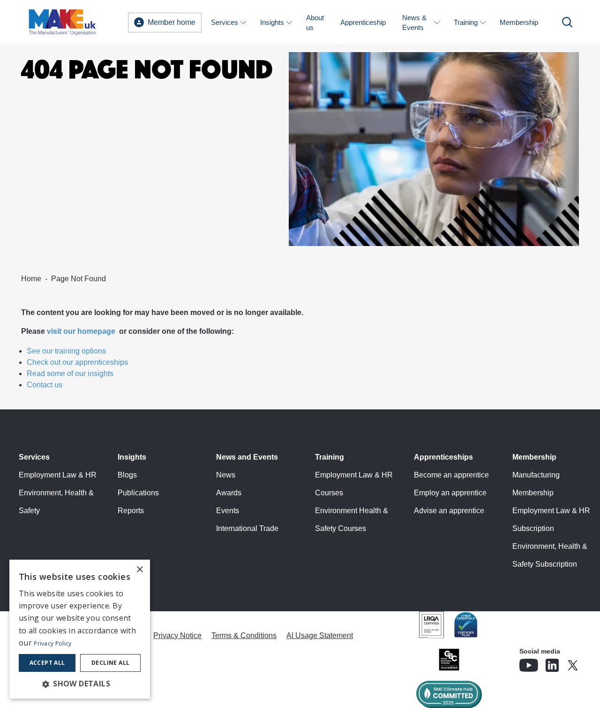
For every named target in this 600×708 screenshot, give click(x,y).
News (225, 475)
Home (31, 279)
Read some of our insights (70, 373)
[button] (80, 683)
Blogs (127, 475)
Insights (272, 22)
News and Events (247, 457)
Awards (228, 493)
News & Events (414, 22)
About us (315, 22)
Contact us (44, 385)
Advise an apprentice (449, 511)
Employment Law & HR (58, 475)
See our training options (66, 351)
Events (227, 511)
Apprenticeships (443, 457)
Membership (519, 22)
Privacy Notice (177, 635)
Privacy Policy (52, 643)
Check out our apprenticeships (77, 362)
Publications (138, 493)
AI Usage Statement (319, 635)
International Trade (247, 528)
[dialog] (79, 629)
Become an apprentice (451, 475)
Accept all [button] (47, 663)
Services (224, 22)
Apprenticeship (363, 22)
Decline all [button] (110, 663)
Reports (131, 511)
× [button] (139, 569)
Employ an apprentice (450, 493)
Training (466, 22)
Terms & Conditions (244, 635)
